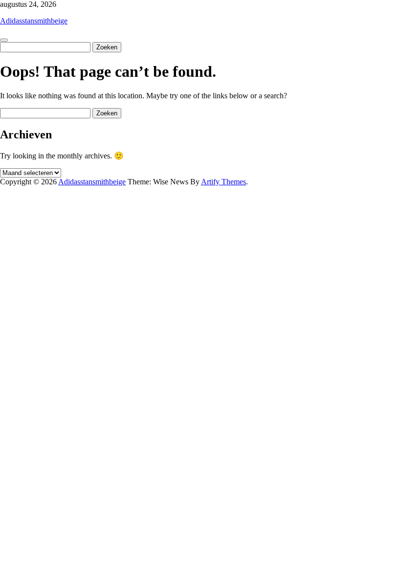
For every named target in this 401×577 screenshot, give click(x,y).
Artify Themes (223, 182)
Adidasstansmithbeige (33, 21)
